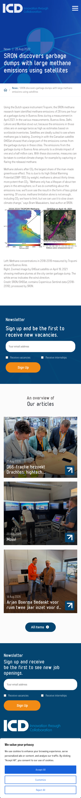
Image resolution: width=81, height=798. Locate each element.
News (15, 87)
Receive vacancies (20, 357)
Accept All (41, 769)
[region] (40, 768)
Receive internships (56, 357)
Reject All (40, 789)
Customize (40, 779)
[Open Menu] (75, 8)
